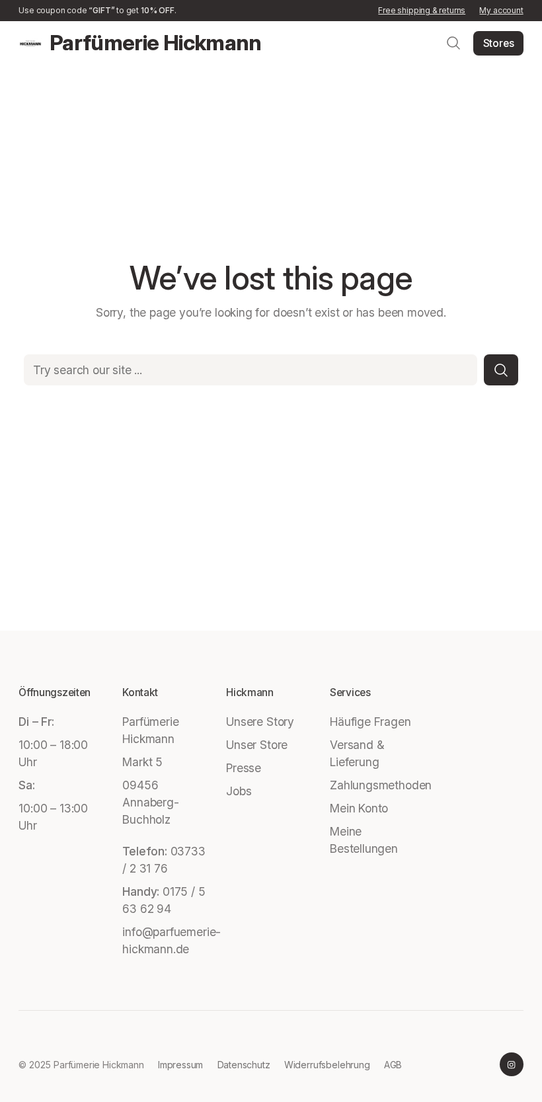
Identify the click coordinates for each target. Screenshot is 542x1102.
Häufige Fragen (370, 721)
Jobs (238, 791)
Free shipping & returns (421, 10)
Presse (243, 768)
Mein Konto (359, 808)
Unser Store (257, 745)
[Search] (501, 369)
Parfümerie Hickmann (156, 43)
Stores (498, 43)
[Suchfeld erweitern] (453, 43)
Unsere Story (260, 721)
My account (501, 10)
